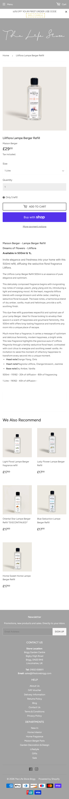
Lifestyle (34, 749)
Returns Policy (34, 698)
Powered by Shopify (49, 779)
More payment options (34, 226)
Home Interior (34, 732)
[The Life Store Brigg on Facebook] (31, 769)
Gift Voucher (34, 690)
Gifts (34, 753)
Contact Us (34, 707)
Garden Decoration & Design (34, 745)
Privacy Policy (34, 715)
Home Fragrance (34, 736)
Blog (34, 703)
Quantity (7, 179)
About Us (34, 686)
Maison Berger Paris (34, 740)
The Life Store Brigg (25, 779)
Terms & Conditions (34, 711)
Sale (34, 758)
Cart (63, 4)
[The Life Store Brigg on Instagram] (36, 769)
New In (34, 728)
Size (5, 163)
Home (6, 55)
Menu (10, 4)
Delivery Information (34, 694)
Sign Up (59, 631)
